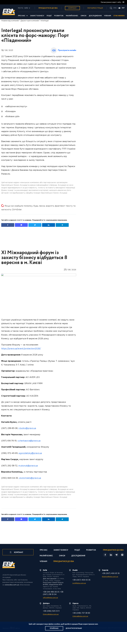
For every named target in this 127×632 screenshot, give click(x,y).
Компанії (72, 8)
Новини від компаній (10, 20)
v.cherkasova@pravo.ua (28, 441)
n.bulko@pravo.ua (27, 428)
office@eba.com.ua (50, 597)
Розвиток (58, 16)
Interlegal (44, 20)
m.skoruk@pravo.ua (28, 466)
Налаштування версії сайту (111, 2)
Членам (107, 16)
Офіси (83, 16)
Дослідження (95, 16)
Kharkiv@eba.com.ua (110, 576)
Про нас (21, 16)
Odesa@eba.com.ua (80, 616)
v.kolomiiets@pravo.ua (30, 478)
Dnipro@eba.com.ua (51, 614)
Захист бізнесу (37, 16)
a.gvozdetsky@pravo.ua (30, 453)
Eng (115, 8)
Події (49, 16)
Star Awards (119, 16)
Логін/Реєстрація (95, 8)
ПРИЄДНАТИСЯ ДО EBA (48, 8)
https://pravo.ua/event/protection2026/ (21, 349)
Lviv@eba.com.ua (79, 583)
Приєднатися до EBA (63, 562)
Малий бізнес (72, 16)
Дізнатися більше (74, 628)
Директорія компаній (29, 20)
